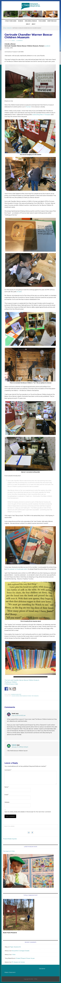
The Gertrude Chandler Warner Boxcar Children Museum (22, 680)
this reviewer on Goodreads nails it (17, 569)
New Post (18, 694)
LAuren (14, 745)
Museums (9, 28)
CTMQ (30, 6)
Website (7, 802)
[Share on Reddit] (14, 689)
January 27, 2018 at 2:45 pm (20, 747)
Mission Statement (10, 972)
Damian (17, 695)
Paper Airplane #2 (15, 947)
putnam (29, 695)
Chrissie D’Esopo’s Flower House (25, 958)
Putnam (28, 107)
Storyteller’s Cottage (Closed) (20, 950)
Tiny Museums (35, 695)
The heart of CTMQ (9, 851)
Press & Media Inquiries (10, 839)
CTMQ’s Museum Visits (11, 684)
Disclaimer (42, 968)
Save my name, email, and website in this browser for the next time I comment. (28, 812)
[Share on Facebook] (6, 689)
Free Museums (23, 695)
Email (7, 794)
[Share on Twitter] (10, 689)
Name (7, 787)
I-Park (13, 954)
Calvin (13, 695)
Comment (8, 770)
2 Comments (19, 40)
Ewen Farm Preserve (10, 932)
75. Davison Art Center (18, 962)
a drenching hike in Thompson (41, 114)
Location (47, 46)
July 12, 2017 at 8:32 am (19, 715)
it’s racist (19, 291)
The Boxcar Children (11, 682)
